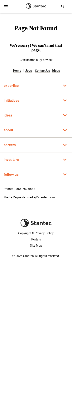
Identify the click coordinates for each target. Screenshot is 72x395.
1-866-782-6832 (24, 189)
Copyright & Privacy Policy (36, 233)
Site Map (36, 245)
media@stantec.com (41, 197)
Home (17, 70)
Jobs (28, 70)
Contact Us (42, 70)
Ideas (56, 70)
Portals (36, 239)
